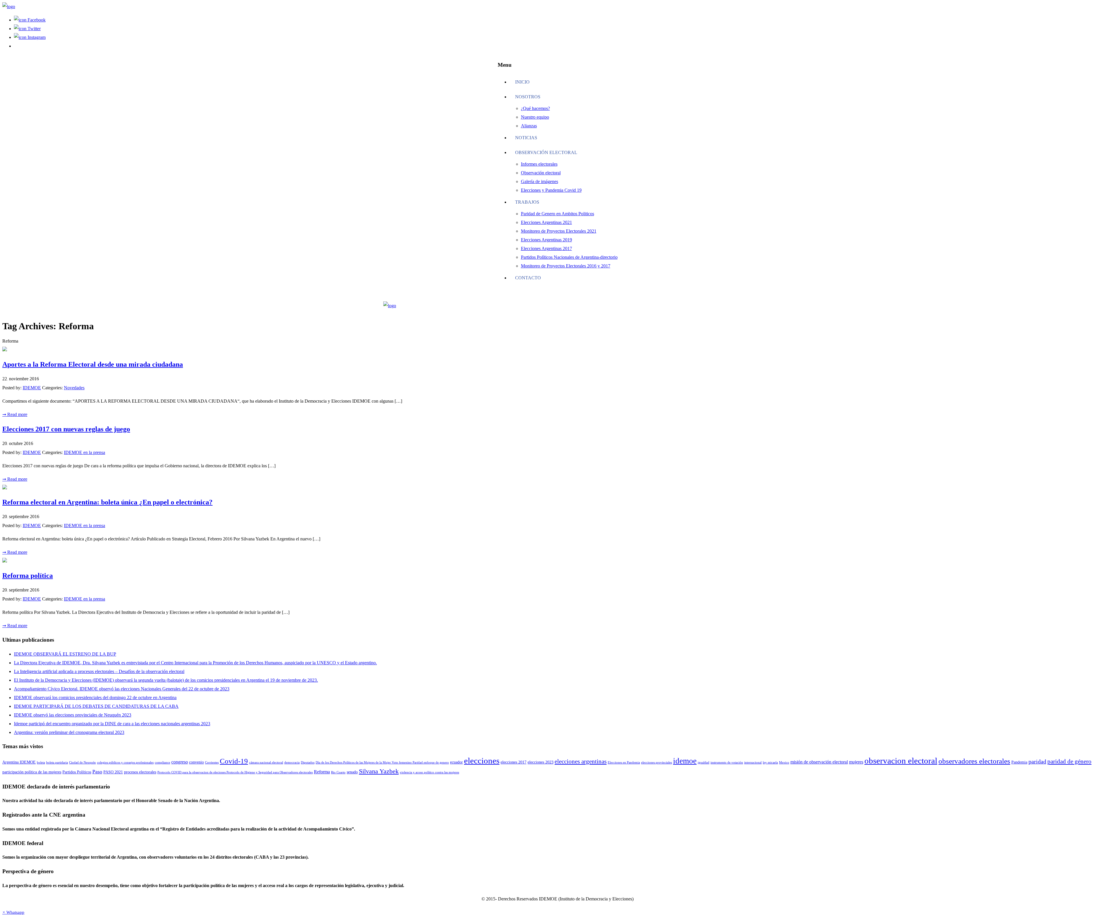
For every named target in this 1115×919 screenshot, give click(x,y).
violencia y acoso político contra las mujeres (429, 772)
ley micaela (770, 762)
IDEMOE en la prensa (84, 452)
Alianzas (529, 125)
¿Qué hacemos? (535, 108)
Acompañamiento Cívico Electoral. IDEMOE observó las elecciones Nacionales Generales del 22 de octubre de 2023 (121, 688)
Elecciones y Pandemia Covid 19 (551, 190)
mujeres (856, 761)
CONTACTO (528, 277)
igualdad (703, 762)
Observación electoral (546, 152)
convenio (196, 762)
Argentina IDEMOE (19, 762)
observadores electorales (974, 761)
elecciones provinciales (656, 762)
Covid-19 (234, 761)
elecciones (481, 760)
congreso (179, 761)
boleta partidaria (57, 762)
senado (352, 772)
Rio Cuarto (338, 772)
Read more (14, 414)
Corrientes (212, 762)
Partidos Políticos (76, 772)
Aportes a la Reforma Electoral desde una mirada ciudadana (92, 364)
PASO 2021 (113, 772)
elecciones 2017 (513, 762)
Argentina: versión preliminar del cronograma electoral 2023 (69, 732)
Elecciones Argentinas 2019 (546, 239)
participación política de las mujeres (31, 772)
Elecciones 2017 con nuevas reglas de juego (66, 429)
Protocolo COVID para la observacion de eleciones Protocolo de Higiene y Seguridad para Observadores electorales (235, 772)
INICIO (522, 81)
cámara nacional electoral (266, 762)
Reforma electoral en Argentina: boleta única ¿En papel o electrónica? (107, 502)
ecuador (456, 762)
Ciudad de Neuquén (82, 762)
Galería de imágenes (539, 181)
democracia (292, 762)
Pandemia (1019, 762)
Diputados (307, 762)
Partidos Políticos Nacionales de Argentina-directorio (569, 257)
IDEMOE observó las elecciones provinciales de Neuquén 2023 (72, 714)
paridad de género (1069, 761)
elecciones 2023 (540, 762)
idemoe (685, 761)
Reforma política (27, 575)
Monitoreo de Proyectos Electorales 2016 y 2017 (565, 265)
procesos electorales (140, 772)
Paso (97, 772)
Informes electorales (539, 164)
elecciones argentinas (581, 761)
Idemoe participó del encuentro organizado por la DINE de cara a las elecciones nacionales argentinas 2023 (112, 723)
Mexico (784, 762)
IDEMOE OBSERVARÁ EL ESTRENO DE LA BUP (65, 654)
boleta (41, 762)
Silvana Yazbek (379, 771)
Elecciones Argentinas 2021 (546, 222)
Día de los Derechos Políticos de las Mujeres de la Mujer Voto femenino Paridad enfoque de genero (382, 762)
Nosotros (527, 96)
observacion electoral (900, 760)
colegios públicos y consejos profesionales (125, 762)
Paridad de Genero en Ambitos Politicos (557, 213)
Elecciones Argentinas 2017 (546, 248)
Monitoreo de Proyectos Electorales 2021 (558, 231)
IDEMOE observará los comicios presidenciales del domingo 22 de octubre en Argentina (95, 697)
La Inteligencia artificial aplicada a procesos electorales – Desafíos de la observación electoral (99, 671)
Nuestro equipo (535, 117)
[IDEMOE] (8, 6)
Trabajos (527, 202)
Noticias (526, 137)
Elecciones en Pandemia (624, 762)
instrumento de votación (727, 762)
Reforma (322, 771)
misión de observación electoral (819, 761)
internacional (753, 762)
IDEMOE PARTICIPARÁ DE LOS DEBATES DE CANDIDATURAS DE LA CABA (96, 706)
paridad (1037, 762)
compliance (162, 762)
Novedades (74, 387)
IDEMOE (32, 387)
